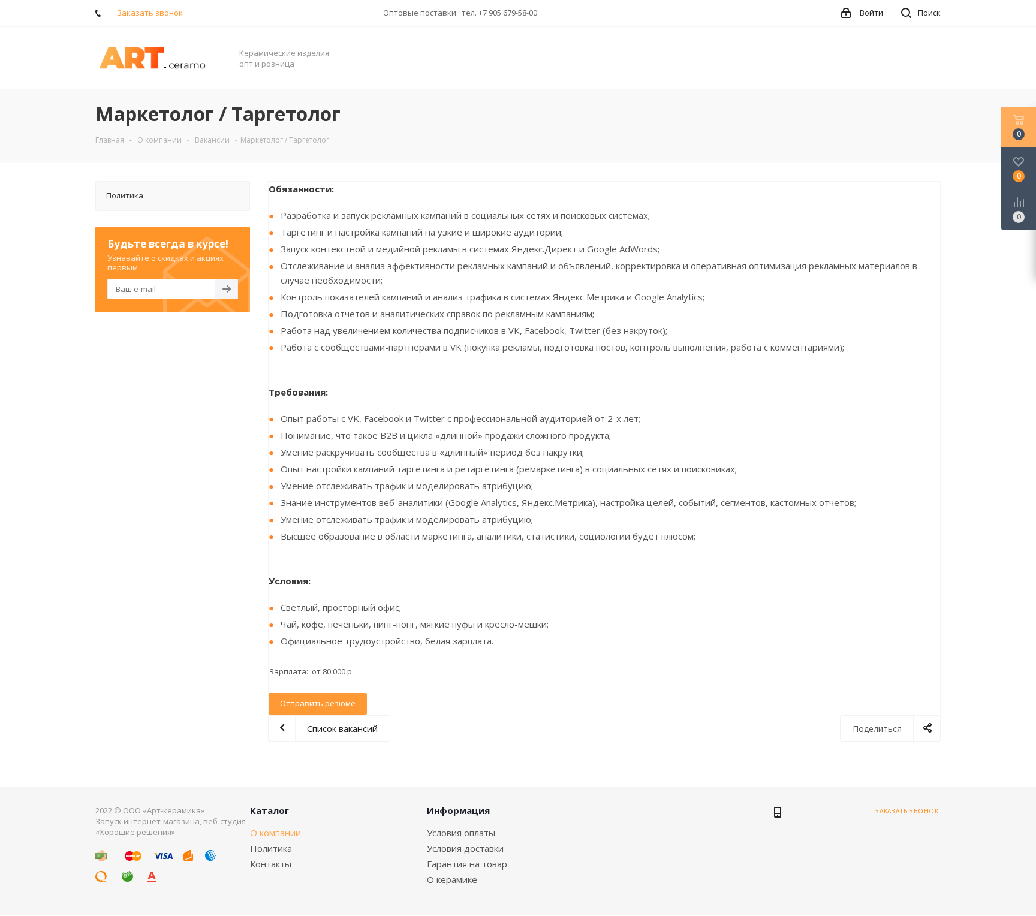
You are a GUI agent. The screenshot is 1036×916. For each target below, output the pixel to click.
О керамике (452, 879)
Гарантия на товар (467, 864)
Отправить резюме (318, 703)
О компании (275, 833)
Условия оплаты (461, 833)
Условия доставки (465, 848)
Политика (271, 848)
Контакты (270, 864)
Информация (458, 810)
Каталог (269, 810)
